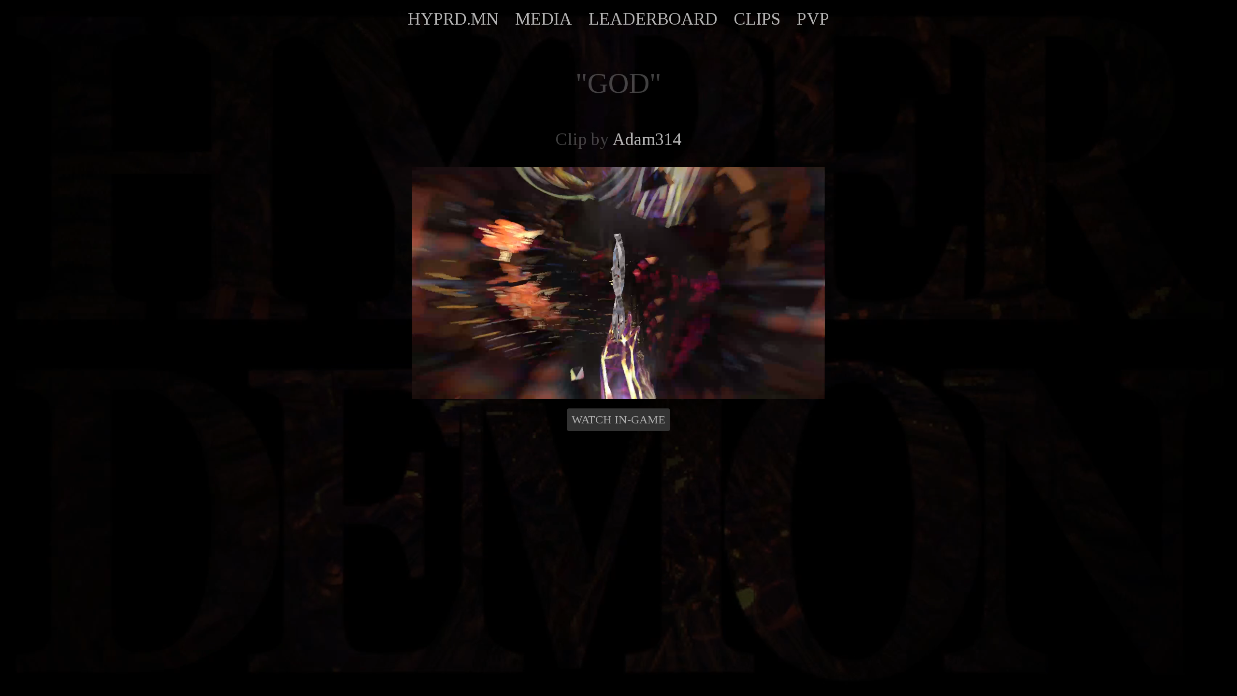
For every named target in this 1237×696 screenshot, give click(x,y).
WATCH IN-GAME (618, 419)
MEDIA (543, 19)
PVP (813, 19)
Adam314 (646, 139)
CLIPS (757, 19)
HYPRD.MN (453, 19)
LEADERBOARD (653, 19)
